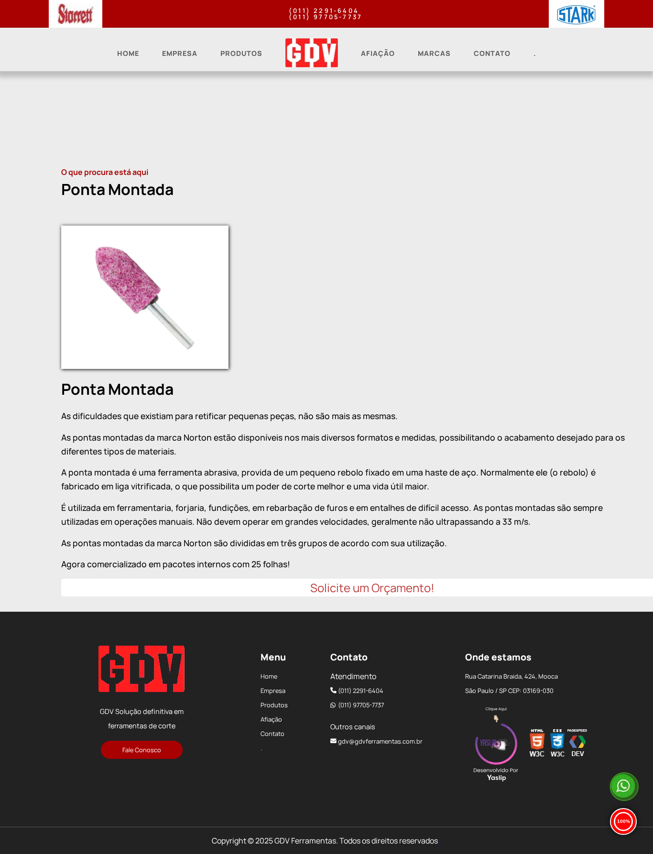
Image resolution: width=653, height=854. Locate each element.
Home (128, 53)
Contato (492, 53)
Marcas (434, 53)
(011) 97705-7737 (325, 17)
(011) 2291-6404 (324, 11)
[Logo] (141, 671)
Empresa (179, 53)
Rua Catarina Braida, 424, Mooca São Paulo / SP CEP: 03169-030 (511, 683)
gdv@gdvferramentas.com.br (380, 741)
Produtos (241, 53)
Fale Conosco (141, 750)
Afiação (378, 53)
